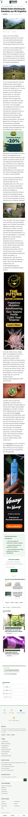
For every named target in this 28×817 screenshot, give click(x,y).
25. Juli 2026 (18, 598)
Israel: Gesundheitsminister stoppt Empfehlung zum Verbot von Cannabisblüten (14, 551)
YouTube (12, 602)
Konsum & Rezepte (5, 751)
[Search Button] (26, 2)
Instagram (7, 602)
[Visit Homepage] (13, 2)
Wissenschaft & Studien (6, 755)
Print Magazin (16, 805)
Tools (2, 808)
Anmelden (14, 570)
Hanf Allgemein (17, 801)
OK (25, 779)
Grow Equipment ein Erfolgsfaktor (13, 650)
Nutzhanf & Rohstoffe (6, 749)
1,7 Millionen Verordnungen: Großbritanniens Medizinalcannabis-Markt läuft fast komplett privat (18, 585)
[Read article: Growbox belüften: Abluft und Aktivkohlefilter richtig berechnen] (14, 644)
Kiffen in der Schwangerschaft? (7, 770)
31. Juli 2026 (15, 655)
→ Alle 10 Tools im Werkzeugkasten (10, 673)
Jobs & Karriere (4, 791)
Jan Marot (5, 14)
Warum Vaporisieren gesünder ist (7, 766)
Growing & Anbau (5, 745)
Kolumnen (3, 801)
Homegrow (8, 607)
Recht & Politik (4, 753)
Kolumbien (9, 443)
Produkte (15, 803)
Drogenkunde (4, 803)
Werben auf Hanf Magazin (6, 785)
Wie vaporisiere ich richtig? (6, 764)
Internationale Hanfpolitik (18, 6)
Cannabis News (4, 741)
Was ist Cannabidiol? (5, 768)
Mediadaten (3, 787)
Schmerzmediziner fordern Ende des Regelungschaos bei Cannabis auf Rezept (14, 762)
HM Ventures (3, 789)
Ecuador (17, 413)
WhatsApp (5, 815)
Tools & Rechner (4, 793)
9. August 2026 (15, 633)
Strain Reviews (4, 747)
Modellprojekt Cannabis (16, 607)
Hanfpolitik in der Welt (8, 6)
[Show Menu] (1, 2)
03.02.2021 (11, 14)
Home (2, 6)
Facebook (16, 602)
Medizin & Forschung (5, 743)
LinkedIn (21, 602)
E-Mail (24, 815)
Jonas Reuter (9, 633)
